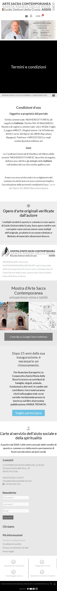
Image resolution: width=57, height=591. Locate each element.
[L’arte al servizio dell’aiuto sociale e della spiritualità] (28, 428)
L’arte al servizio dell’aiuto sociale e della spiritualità (28, 435)
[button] (26, 16)
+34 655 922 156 (13, 484)
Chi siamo (8, 526)
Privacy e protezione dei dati (15, 547)
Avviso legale (15, 95)
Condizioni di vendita (12, 544)
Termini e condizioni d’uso (14, 540)
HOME (4, 95)
